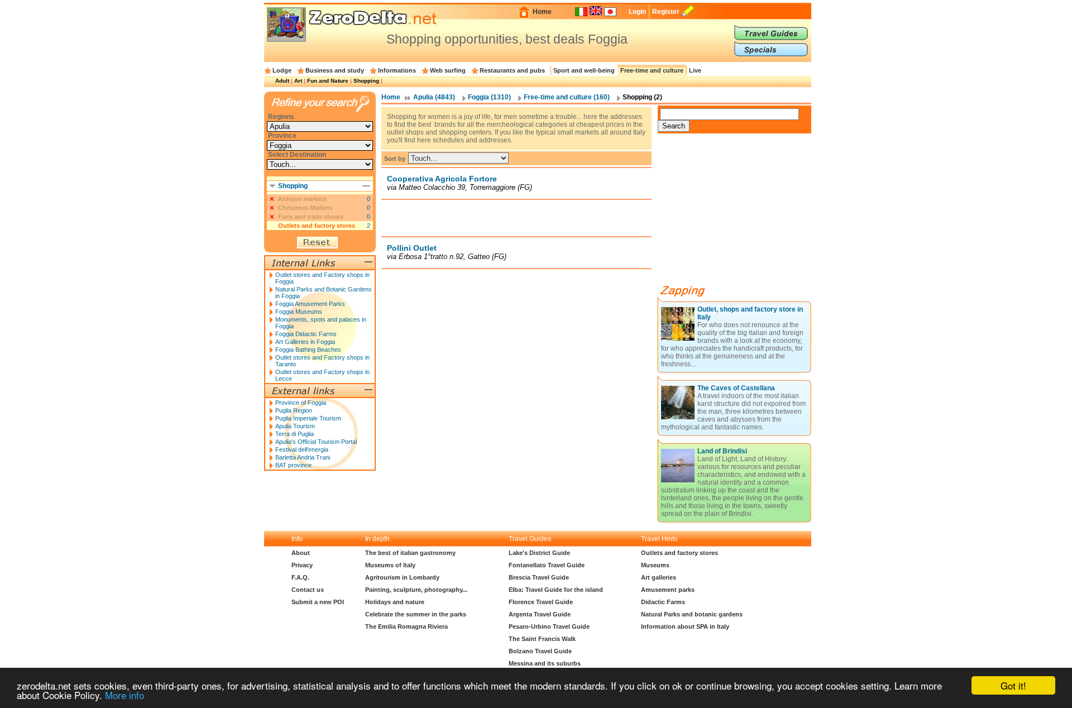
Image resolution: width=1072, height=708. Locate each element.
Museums (655, 565)
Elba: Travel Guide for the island (556, 589)
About (300, 552)
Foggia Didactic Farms (306, 334)
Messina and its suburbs (545, 663)
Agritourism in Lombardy (402, 577)
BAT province (293, 465)
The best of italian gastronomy (410, 552)
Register (665, 12)
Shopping (366, 81)
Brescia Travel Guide (539, 577)
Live (695, 70)
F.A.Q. (300, 577)
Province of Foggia (300, 402)
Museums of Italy (390, 565)
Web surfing (448, 70)
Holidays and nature (394, 602)
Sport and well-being (584, 70)
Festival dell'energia (301, 449)
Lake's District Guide (539, 552)
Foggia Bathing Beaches (308, 349)
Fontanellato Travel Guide (547, 565)
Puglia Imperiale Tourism (308, 418)
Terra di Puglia (294, 433)
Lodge (281, 70)
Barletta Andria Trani (302, 457)
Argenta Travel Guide (540, 614)
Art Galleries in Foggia (305, 341)
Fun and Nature (327, 81)
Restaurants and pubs (512, 70)
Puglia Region (293, 410)
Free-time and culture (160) (567, 97)
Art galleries (658, 577)
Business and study (334, 70)
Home (542, 12)
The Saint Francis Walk (542, 638)
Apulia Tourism (295, 426)
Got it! (1013, 685)
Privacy (302, 565)
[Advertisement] (516, 218)
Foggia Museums (298, 311)
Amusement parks (668, 589)
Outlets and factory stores (316, 225)
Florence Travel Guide (541, 602)
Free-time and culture (651, 70)
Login (637, 12)
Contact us (307, 589)
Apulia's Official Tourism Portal (316, 441)
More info (124, 695)
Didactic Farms (663, 602)
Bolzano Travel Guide (540, 651)
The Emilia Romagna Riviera (406, 626)
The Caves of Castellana (736, 388)
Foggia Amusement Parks (310, 303)
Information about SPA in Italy (685, 626)
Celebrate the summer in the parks (415, 614)
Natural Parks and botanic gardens (692, 614)
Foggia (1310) (489, 97)
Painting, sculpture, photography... (416, 589)
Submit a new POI (317, 602)
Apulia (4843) (434, 97)
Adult (282, 81)
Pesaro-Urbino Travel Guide (549, 626)
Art (298, 81)
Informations (397, 70)
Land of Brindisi (722, 451)
